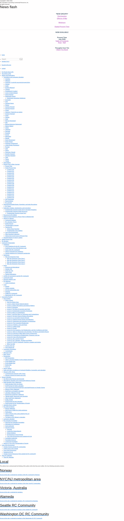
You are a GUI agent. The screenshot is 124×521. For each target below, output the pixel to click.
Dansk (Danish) (9, 94)
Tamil (6, 157)
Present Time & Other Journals (11, 164)
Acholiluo (7, 79)
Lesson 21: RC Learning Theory (15, 338)
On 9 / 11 (7, 366)
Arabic (7, 86)
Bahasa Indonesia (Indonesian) (13, 124)
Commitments (8, 351)
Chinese (7, 89)
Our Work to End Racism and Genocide (13, 379)
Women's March (9, 415)
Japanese (7, 129)
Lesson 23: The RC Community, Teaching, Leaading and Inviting (24, 342)
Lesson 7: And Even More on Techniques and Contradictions (23, 314)
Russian (7, 147)
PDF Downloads (9, 199)
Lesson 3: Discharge (12, 307)
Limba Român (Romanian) (12, 145)
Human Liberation (6, 377)
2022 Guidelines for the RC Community (15, 246)
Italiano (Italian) (9, 126)
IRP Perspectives (9, 358)
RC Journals (8, 202)
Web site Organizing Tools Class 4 (16, 263)
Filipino (7, 105)
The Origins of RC (6, 73)
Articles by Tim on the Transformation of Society (15, 443)
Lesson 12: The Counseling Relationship (17, 323)
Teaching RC (8, 227)
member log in (5, 61)
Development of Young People (15, 434)
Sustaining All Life (8, 452)
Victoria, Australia (9, 288)
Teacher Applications (10, 274)
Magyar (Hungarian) (10, 120)
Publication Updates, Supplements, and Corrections (17, 208)
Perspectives (6, 356)
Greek (6, 115)
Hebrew (7, 117)
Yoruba (7, 161)
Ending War (8, 365)
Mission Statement (10, 408)
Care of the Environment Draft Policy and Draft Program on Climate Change (25, 387)
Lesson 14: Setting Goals (13, 326)
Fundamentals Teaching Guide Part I (16, 213)
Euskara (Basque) (10, 87)
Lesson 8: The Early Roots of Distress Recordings (20, 316)
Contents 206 (10, 180)
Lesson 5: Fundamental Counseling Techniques (19, 311)
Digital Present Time (62, 27)
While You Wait (11, 344)
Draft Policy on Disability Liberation (14, 391)
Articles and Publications (8, 75)
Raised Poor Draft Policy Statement (14, 394)
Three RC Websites (7, 455)
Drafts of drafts (9, 399)
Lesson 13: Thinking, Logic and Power (17, 325)
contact (4, 68)
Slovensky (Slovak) (10, 152)
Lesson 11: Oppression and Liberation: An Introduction (21, 321)
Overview (9, 429)
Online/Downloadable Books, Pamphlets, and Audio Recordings (20, 204)
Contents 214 (10, 194)
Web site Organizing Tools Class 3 (16, 262)
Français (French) (10, 108)
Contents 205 (10, 178)
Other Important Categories (12, 234)
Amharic (7, 84)
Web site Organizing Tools (12, 256)
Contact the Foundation (11, 441)
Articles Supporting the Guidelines (14, 251)
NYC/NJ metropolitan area (12, 290)
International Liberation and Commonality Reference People (19, 380)
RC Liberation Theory (11, 222)
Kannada (7, 131)
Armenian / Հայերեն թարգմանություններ (17, 82)
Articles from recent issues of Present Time (16, 236)
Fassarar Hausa (9, 103)
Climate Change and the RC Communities (14, 447)
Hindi (6, 119)
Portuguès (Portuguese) (11, 143)
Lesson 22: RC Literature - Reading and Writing (19, 340)
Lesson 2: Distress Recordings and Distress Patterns (21, 305)
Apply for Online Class (13, 302)
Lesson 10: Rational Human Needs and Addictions (20, 319)
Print (60, 43)
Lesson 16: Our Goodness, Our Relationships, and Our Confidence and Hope (27, 330)
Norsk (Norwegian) (10, 140)
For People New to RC (8, 72)
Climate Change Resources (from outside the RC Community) (19, 454)
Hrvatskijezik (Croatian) (11, 91)
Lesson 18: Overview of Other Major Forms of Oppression (22, 333)
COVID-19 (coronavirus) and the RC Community (16, 276)
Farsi (6, 101)
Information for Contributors (12, 424)
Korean (7, 134)
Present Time (8, 166)
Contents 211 (10, 188)
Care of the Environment (11, 232)
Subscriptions (7, 162)
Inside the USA (9, 270)
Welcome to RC (7, 352)
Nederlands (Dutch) (10, 96)
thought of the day (6, 65)
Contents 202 (10, 173)
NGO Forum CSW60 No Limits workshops (16, 410)
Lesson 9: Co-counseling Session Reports (18, 318)
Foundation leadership (11, 438)
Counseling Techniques (9, 349)
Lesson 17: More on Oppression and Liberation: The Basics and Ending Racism (28, 331)
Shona (7, 150)
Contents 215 (10, 195)
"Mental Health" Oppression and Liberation (16, 396)
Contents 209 (10, 185)
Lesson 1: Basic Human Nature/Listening (17, 304)
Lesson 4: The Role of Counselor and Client (18, 309)
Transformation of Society (12, 225)
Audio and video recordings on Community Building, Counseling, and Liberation (24, 370)
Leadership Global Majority (14, 431)
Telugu (7, 159)
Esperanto (8, 100)
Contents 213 (10, 192)
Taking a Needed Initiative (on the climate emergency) (19, 359)
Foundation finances (10, 440)
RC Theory (8, 206)
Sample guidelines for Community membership (17, 253)
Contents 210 (10, 187)
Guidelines (6, 244)
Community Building (10, 220)
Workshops (6, 255)
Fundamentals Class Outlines (14, 230)
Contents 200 (10, 169)
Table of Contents (62, 41)
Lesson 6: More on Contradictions (16, 312)
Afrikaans (7, 80)
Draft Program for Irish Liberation (13, 401)
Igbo (6, 122)
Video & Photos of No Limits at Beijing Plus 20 (17, 413)
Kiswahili (7, 133)
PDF (64, 43)
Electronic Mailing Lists (9, 279)
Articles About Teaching (13, 229)
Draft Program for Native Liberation (14, 386)
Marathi (7, 138)
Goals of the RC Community (12, 250)
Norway (7, 286)
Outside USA (8, 269)
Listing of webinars (10, 283)
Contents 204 (10, 176)
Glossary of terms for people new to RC (15, 375)
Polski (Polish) (9, 141)
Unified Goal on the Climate (10, 448)
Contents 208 (10, 183)
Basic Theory (6, 354)
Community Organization (8, 243)
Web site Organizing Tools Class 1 (16, 258)
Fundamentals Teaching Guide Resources (16, 211)
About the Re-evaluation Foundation (14, 422)
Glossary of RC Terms (9, 372)
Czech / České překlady (11, 93)
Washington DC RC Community (13, 295)
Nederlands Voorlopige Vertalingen (16, 98)
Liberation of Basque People (12, 393)
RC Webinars (7, 281)
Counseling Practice (7, 297)
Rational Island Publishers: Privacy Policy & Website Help (18, 216)
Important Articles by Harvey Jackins (12, 237)
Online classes (9, 300)
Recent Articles (9, 201)
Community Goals (8, 277)
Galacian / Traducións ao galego (13, 112)
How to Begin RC (9, 347)
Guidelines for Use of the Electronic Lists (15, 248)
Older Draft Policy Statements (13, 398)
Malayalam (8, 136)
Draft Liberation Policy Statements (12, 382)
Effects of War (62, 18)
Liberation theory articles (9, 405)
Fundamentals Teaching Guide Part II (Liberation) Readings (21, 209)
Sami (6, 148)
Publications (8, 412)
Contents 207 (10, 182)
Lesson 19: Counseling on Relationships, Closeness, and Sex (23, 335)
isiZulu (7, 127)
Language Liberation (9, 419)
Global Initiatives (11, 433)
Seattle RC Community (11, 293)
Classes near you (9, 345)
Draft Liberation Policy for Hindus (14, 384)
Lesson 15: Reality (12, 328)
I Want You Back (62, 50)
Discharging (62, 16)
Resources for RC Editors (10, 215)
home (3, 55)
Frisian (7, 110)
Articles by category (8, 218)
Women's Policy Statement (12, 389)
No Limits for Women (8, 406)
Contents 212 (10, 190)
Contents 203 (10, 175)
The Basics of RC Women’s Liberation (15, 417)
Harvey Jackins (7, 368)
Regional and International (12, 267)
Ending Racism (9, 223)
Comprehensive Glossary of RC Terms (15, 373)
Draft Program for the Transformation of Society (17, 403)
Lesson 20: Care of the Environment (16, 337)
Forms (5, 265)
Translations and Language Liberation (13, 77)
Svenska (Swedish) (10, 155)
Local (4, 284)
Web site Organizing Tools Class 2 (16, 260)
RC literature (5, 241)
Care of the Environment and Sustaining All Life (19, 436)
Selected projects (9, 427)
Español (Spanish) (10, 154)
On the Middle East (10, 361)
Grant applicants (9, 426)
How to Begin (7, 298)
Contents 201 (10, 171)
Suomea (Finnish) (10, 107)
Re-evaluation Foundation (10, 420)
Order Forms (8, 272)
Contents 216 (10, 197)
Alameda (7, 291)
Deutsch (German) (10, 114)
